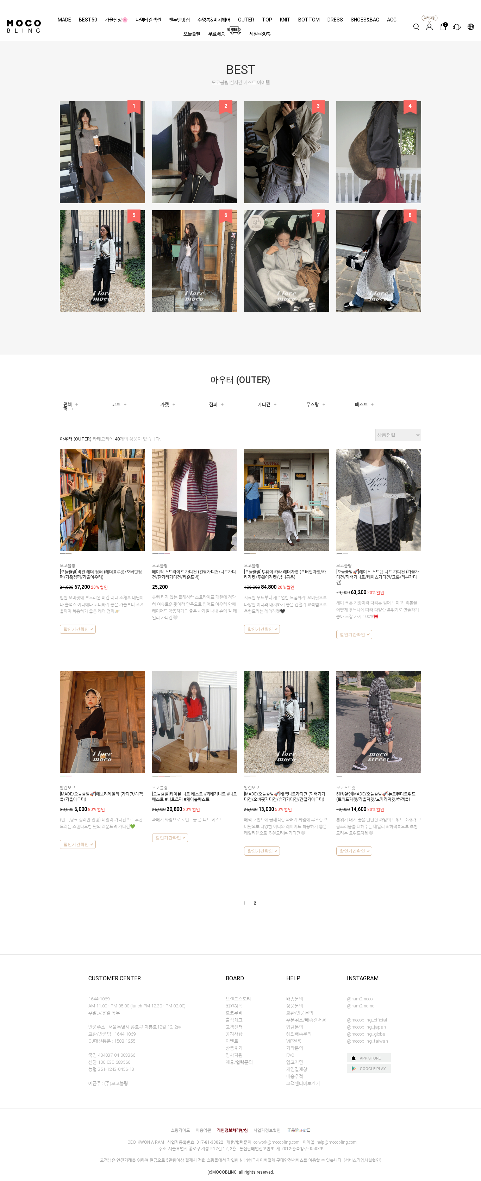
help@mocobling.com (337, 1142)
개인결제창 (296, 1069)
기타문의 (294, 1048)
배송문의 (294, 998)
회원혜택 (234, 1005)
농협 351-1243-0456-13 (111, 1069)
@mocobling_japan (366, 1027)
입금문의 (294, 1027)
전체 (67, 404)
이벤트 (232, 1041)
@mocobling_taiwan (367, 1041)
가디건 (264, 404)
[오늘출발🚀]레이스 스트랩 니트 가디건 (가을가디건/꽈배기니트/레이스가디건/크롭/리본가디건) (377, 577)
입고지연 (294, 1062)
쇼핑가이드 (180, 1130)
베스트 (361, 404)
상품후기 (234, 1048)
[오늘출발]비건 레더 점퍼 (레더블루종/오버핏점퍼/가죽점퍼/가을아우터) (101, 574)
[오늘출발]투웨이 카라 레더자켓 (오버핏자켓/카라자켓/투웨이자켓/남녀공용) (285, 574)
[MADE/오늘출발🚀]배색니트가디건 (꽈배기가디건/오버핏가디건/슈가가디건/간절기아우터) (284, 797)
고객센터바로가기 (303, 1083)
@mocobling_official (367, 1020)
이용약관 (203, 1130)
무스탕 (312, 404)
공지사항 (234, 1034)
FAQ (290, 1055)
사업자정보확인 (267, 1130)
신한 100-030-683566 (109, 1062)
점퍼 (213, 404)
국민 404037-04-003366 (111, 1055)
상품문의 (294, 1005)
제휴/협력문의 (239, 1062)
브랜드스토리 (238, 998)
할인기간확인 (76, 629)
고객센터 (234, 1027)
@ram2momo (360, 1005)
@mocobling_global (367, 1034)
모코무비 (234, 1013)
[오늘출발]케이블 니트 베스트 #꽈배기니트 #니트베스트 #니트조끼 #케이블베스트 (194, 797)
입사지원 (234, 1055)
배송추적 (294, 1076)
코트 (116, 404)
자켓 (165, 404)
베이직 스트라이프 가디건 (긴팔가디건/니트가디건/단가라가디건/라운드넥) (194, 574)
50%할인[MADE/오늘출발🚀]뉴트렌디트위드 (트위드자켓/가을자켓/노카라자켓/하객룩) (376, 797)
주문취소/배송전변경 (306, 1020)
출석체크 (234, 1020)
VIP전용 (293, 1041)
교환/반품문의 (299, 1013)
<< (230, 903)
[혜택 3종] (429, 27)
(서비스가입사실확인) (362, 1160)
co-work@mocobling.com (277, 1142)
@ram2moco (360, 998)
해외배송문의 (299, 1034)
